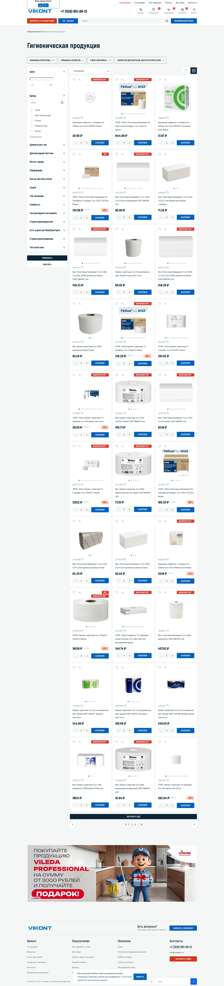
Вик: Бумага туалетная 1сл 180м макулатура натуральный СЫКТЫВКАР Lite (132, 788)
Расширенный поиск (183, 21)
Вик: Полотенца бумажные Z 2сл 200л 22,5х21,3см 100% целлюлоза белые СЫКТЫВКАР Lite (175, 275)
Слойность (35, 204)
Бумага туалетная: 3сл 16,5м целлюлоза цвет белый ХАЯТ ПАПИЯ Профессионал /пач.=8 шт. (176, 714)
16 (141, 824)
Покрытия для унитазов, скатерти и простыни (140, 60)
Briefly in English (125, 957)
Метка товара (37, 161)
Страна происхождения (41, 238)
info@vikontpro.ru (177, 952)
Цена (32, 71)
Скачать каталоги (125, 962)
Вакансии (31, 951)
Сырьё (33, 187)
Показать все (36, 136)
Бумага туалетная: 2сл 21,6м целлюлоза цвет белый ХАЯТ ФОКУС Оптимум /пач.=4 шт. (133, 714)
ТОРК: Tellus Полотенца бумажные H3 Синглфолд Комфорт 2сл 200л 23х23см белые (176, 493)
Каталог (70, 21)
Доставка (180, 2)
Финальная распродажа (37, 972)
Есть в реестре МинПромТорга (45, 230)
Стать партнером (34, 957)
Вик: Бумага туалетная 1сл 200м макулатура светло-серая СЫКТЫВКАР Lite (132, 493)
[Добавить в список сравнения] (79, 79)
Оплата (168, 2)
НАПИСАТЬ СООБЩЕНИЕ (183, 928)
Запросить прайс (183, 959)
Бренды (75, 967)
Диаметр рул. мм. (38, 144)
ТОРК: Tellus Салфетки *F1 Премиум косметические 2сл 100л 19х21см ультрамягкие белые (131, 639)
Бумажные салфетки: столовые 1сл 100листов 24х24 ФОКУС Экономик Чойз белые (174, 126)
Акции (120, 946)
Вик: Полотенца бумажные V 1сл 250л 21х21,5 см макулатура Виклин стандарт (175, 200)
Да (40, 5)
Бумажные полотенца (42, 60)
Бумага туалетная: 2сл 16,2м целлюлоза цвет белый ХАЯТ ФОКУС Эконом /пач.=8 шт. (90, 714)
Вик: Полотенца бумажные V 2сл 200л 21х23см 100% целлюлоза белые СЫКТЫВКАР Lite (89, 275)
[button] (121, 113)
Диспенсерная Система (41, 153)
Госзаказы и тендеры (36, 962)
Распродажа (125, 2)
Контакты (192, 2)
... (138, 824)
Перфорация (36, 170)
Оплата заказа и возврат (83, 957)
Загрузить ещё (133, 816)
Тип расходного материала (43, 213)
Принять (140, 976)
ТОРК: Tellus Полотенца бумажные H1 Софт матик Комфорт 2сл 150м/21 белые (132, 126)
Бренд (33, 95)
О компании (139, 2)
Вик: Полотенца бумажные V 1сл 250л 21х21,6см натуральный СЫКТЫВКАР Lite (132, 200)
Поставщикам (155, 2)
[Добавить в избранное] (74, 79)
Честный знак (37, 247)
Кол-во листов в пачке (41, 178)
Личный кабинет (79, 962)
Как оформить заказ (81, 946)
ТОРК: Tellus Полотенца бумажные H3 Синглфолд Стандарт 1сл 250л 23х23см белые (90, 200)
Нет (46, 5)
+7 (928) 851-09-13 (74, 11)
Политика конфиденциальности (132, 951)
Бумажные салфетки (72, 60)
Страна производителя (41, 221)
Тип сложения (37, 195)
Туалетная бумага (100, 60)
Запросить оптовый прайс (42, 21)
